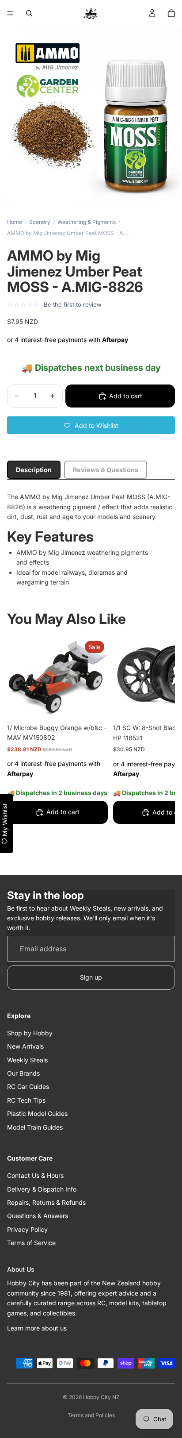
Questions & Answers (37, 1215)
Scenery (39, 222)
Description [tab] (34, 469)
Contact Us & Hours (35, 1175)
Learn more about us (37, 1328)
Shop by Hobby (30, 1033)
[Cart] (171, 13)
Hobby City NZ (101, 1397)
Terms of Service (31, 1242)
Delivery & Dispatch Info (41, 1189)
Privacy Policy (27, 1229)
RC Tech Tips (26, 1100)
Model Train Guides (35, 1127)
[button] (91, 425)
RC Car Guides (28, 1086)
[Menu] (10, 13)
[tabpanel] (91, 539)
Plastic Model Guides (37, 1113)
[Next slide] (158, 750)
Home (14, 222)
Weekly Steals (27, 1060)
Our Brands (23, 1073)
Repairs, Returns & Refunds (46, 1202)
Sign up (91, 977)
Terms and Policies (91, 1415)
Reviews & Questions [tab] (105, 469)
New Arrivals (25, 1046)
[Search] (29, 13)
